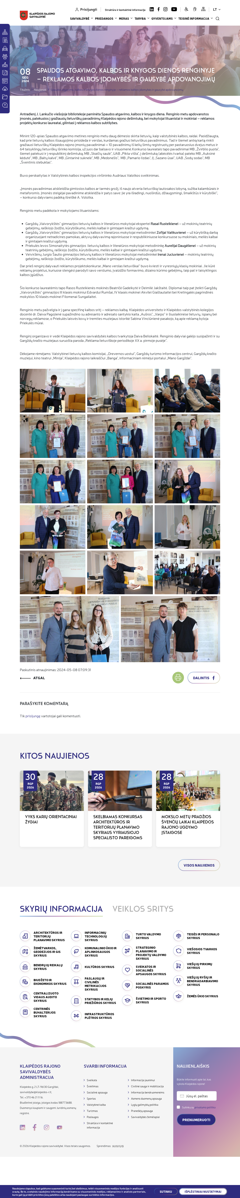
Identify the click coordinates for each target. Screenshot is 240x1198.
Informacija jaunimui (143, 1080)
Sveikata (92, 1080)
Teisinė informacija (193, 18)
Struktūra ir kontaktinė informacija (125, 10)
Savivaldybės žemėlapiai (145, 1117)
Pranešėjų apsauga (142, 1111)
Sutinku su (199, 1107)
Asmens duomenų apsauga (146, 1098)
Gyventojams (162, 18)
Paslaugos (93, 1117)
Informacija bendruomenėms (147, 1092)
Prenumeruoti (196, 1119)
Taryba (140, 18)
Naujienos (40, 89)
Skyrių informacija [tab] (61, 909)
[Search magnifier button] (217, 18)
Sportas (91, 1098)
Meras (124, 18)
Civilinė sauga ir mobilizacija (147, 1086)
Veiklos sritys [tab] (143, 909)
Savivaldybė (79, 18)
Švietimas (92, 1086)
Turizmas (92, 1111)
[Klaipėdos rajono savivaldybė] (37, 16)
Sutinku (166, 1191)
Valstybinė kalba (96, 1104)
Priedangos (104, 18)
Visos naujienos (199, 865)
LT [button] (215, 9)
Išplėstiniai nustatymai (203, 1191)
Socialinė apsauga (97, 1092)
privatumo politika (205, 1107)
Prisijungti (88, 9)
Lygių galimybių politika (144, 1104)
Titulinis (25, 89)
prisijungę (32, 715)
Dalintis (201, 677)
